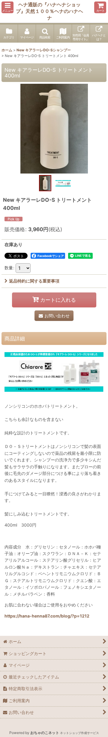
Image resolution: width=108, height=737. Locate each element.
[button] (8, 7)
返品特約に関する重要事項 (34, 280)
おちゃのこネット (44, 732)
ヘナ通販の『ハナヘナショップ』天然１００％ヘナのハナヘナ (49, 11)
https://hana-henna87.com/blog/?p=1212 (46, 615)
